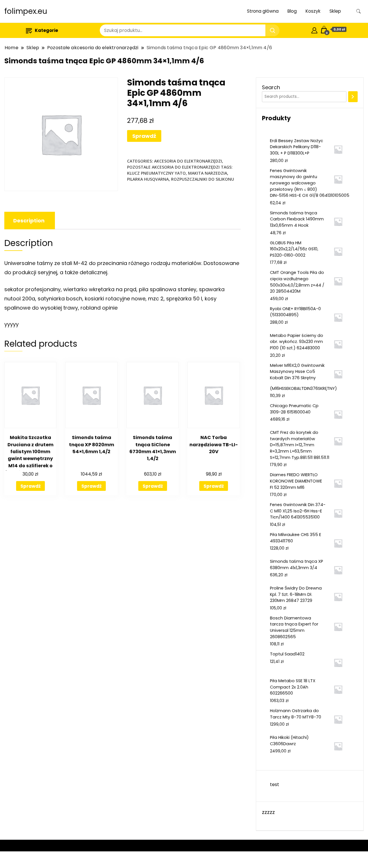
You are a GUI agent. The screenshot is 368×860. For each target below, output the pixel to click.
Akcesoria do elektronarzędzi (188, 161)
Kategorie (46, 30)
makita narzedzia (207, 173)
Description (29, 220)
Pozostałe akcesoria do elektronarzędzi (173, 167)
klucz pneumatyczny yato (156, 173)
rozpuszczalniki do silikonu (202, 179)
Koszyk (313, 11)
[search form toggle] (358, 11)
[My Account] (314, 29)
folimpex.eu (25, 11)
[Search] (353, 96)
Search (271, 87)
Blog (292, 11)
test (274, 784)
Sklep (335, 11)
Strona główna (263, 11)
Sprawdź (144, 136)
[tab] (29, 220)
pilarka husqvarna (148, 179)
